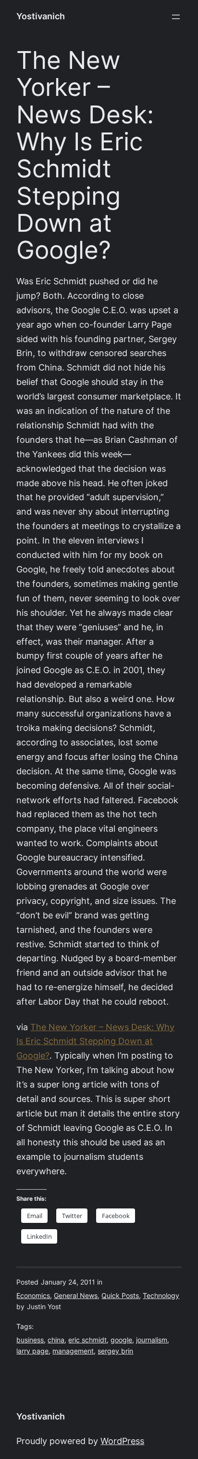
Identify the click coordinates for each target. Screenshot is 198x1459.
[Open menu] (176, 17)
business (30, 1340)
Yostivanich (40, 16)
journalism (151, 1340)
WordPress (122, 1441)
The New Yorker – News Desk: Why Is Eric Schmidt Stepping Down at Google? (95, 1041)
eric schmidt (87, 1340)
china (56, 1340)
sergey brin (115, 1351)
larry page (32, 1351)
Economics (33, 1296)
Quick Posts (120, 1296)
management (73, 1351)
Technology (161, 1296)
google (121, 1340)
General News (76, 1296)
